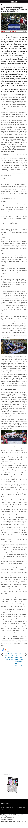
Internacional (4, 31)
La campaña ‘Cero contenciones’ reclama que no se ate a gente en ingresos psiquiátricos (19, 659)
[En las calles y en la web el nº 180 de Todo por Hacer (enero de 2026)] (13, 785)
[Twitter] (3, 650)
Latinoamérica (12, 31)
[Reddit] (5, 650)
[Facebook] (2, 650)
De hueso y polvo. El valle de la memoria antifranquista (8, 656)
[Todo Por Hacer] (14, 1)
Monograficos (5, 803)
